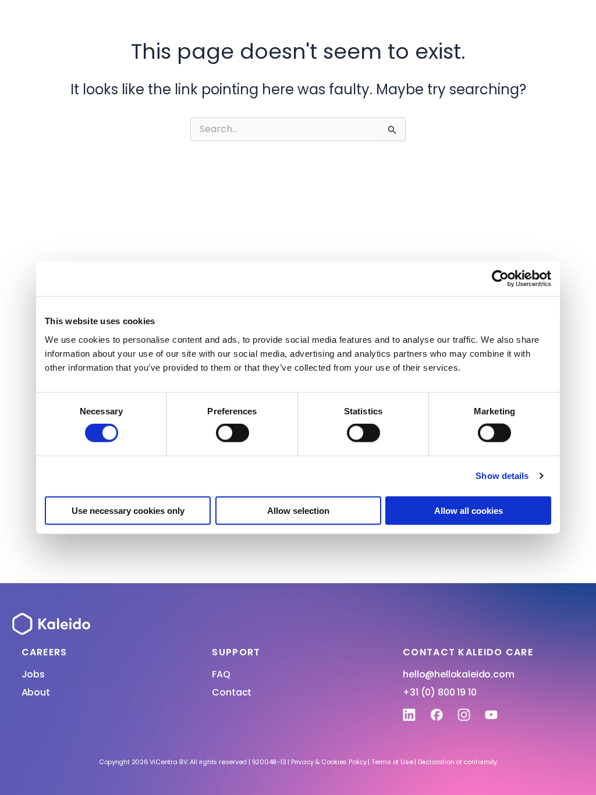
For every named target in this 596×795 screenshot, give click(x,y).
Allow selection (298, 510)
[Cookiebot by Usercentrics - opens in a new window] (500, 279)
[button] (438, 11)
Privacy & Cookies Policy (329, 761)
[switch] (232, 433)
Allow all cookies (468, 510)
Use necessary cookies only (128, 510)
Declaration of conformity (458, 761)
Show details (502, 476)
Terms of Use (392, 761)
